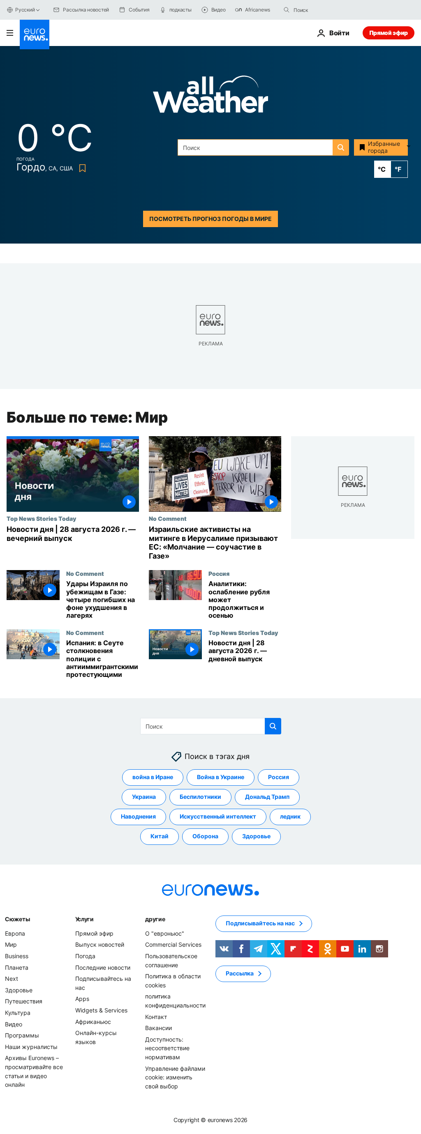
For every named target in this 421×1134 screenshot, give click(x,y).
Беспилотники (200, 797)
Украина (144, 797)
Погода (85, 955)
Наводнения (138, 816)
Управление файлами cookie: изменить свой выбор (175, 1077)
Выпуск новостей (99, 944)
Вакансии (158, 1027)
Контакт (156, 1016)
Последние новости (102, 967)
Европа (15, 933)
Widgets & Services (101, 1010)
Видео (13, 1024)
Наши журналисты (31, 1046)
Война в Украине (220, 777)
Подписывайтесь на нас (260, 923)
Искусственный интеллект (218, 816)
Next (11, 978)
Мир (11, 944)
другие (155, 918)
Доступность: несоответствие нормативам (167, 1048)
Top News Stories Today (41, 518)
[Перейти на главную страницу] (34, 34)
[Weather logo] (210, 96)
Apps (82, 999)
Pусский (25, 10)
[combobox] (328, 9)
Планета (16, 967)
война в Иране (152, 777)
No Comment (168, 518)
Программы (22, 1035)
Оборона (205, 836)
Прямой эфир (388, 32)
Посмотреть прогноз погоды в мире (210, 218)
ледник (290, 816)
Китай (159, 836)
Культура (17, 1012)
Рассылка (240, 973)
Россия (218, 573)
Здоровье (256, 836)
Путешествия (23, 1001)
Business (16, 955)
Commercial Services (173, 944)
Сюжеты (17, 918)
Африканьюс (93, 1021)
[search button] (286, 9)
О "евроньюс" (164, 933)
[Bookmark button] (81, 168)
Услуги (84, 918)
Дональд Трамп (267, 797)
